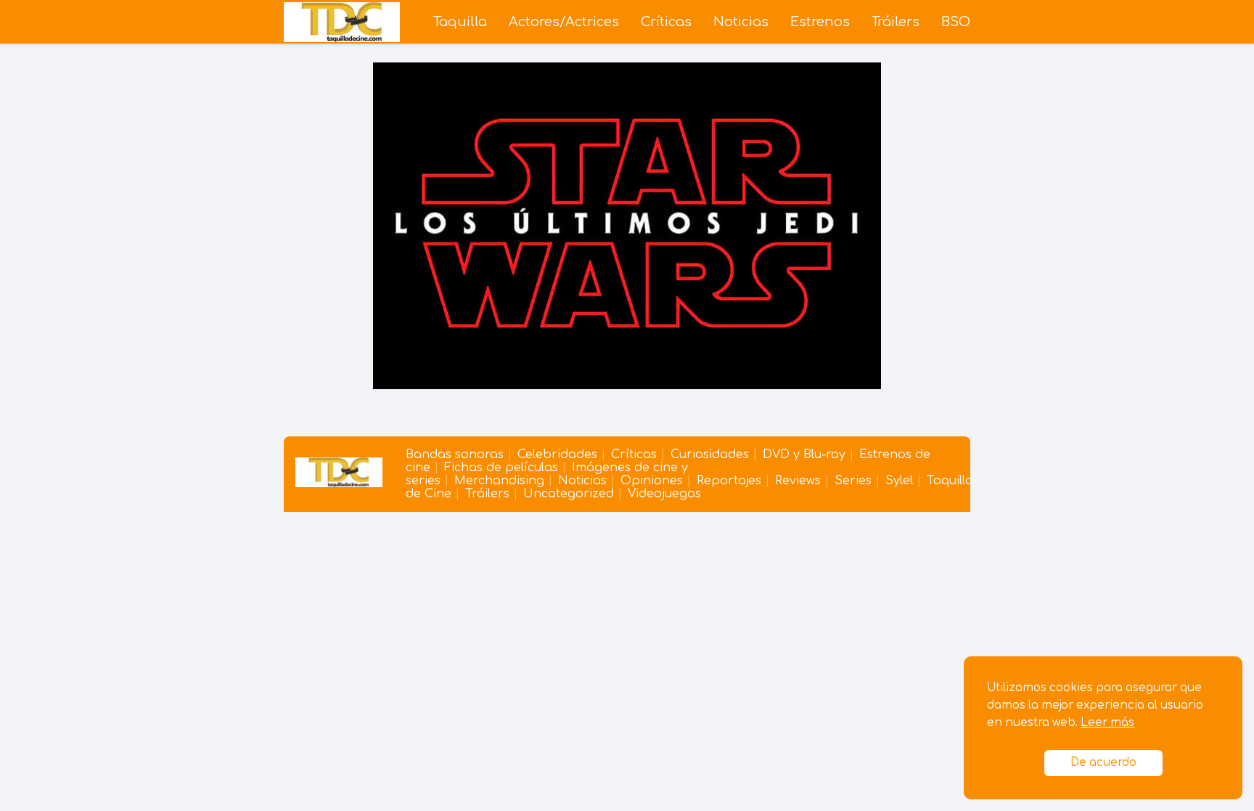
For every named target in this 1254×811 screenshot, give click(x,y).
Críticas (666, 22)
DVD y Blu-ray (804, 454)
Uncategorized (568, 493)
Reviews (798, 480)
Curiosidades (710, 454)
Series (853, 480)
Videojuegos (664, 493)
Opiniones (651, 480)
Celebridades (557, 454)
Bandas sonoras (455, 454)
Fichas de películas (501, 467)
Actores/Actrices (564, 22)
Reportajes (729, 480)
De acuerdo (1103, 763)
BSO (955, 22)
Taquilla (460, 22)
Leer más (1107, 723)
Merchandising (499, 480)
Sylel (899, 480)
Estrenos (820, 22)
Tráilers (895, 22)
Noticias (741, 22)
